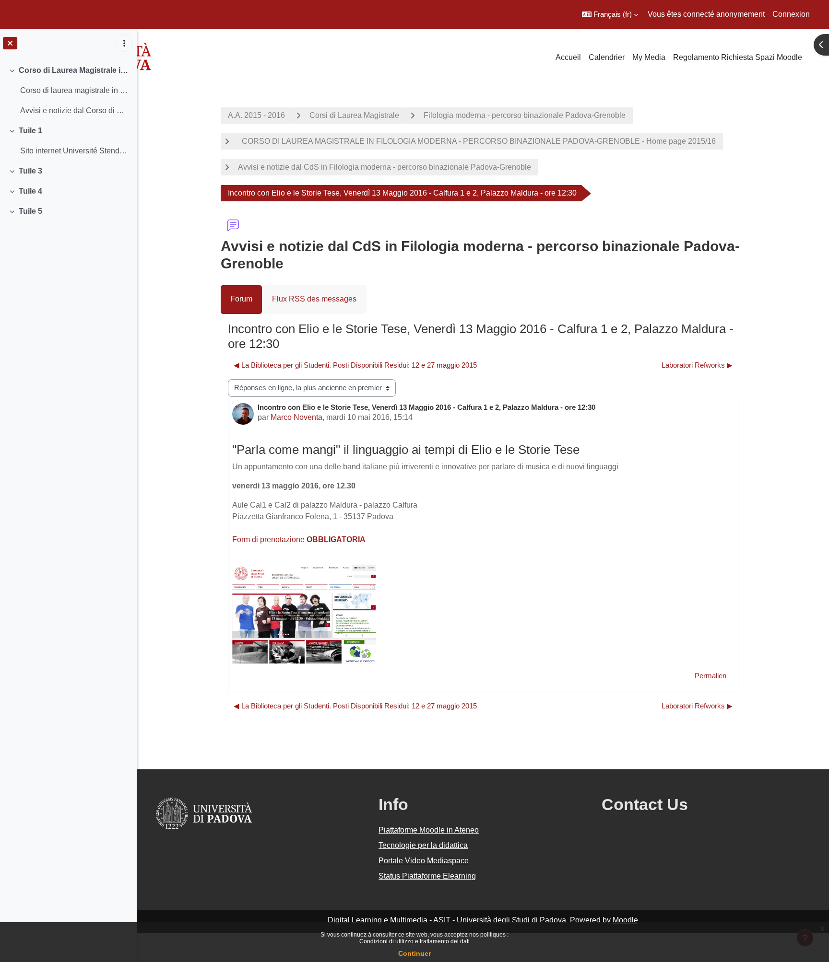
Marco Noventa (296, 417)
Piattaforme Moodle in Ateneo (429, 830)
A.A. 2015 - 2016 (256, 115)
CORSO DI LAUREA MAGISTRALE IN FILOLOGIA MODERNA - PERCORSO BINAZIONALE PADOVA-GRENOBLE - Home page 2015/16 (477, 141)
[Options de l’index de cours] (124, 43)
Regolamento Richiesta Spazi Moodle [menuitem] (737, 57)
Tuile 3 (30, 171)
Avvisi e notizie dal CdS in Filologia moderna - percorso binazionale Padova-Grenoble (384, 167)
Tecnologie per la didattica (423, 845)
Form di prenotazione (299, 539)
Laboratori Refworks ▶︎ (697, 365)
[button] (610, 14)
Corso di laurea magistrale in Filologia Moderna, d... (74, 90)
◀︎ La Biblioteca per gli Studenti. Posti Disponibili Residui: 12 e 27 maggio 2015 (355, 365)
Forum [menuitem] (241, 299)
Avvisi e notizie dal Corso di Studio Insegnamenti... (74, 110)
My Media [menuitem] (648, 57)
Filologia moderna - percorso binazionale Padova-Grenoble (525, 115)
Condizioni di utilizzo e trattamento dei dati (414, 941)
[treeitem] (68, 90)
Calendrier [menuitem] (607, 57)
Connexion (791, 14)
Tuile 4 (30, 191)
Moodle (625, 920)
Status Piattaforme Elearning (427, 876)
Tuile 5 (30, 211)
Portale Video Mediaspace (424, 861)
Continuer (414, 953)
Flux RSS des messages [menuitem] (314, 299)
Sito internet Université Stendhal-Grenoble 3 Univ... (74, 151)
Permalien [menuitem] (710, 676)
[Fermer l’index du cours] (10, 43)
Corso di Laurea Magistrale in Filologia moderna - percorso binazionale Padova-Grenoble (74, 70)
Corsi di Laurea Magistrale (354, 115)
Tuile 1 (30, 131)
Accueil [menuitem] (568, 57)
